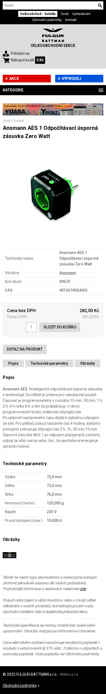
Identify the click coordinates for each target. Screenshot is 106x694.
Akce (14, 78)
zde (83, 589)
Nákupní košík (22, 60)
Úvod (64, 14)
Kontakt (71, 20)
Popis (13, 363)
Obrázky (87, 363)
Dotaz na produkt (25, 349)
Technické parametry (49, 363)
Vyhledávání (81, 14)
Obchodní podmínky (47, 20)
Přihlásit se (20, 53)
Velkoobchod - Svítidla (37, 14)
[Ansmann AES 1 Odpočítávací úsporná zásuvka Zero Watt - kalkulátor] (9, 560)
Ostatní (18, 121)
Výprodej (71, 78)
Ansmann (67, 273)
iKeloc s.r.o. (69, 674)
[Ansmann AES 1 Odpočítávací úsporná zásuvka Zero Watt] (53, 240)
